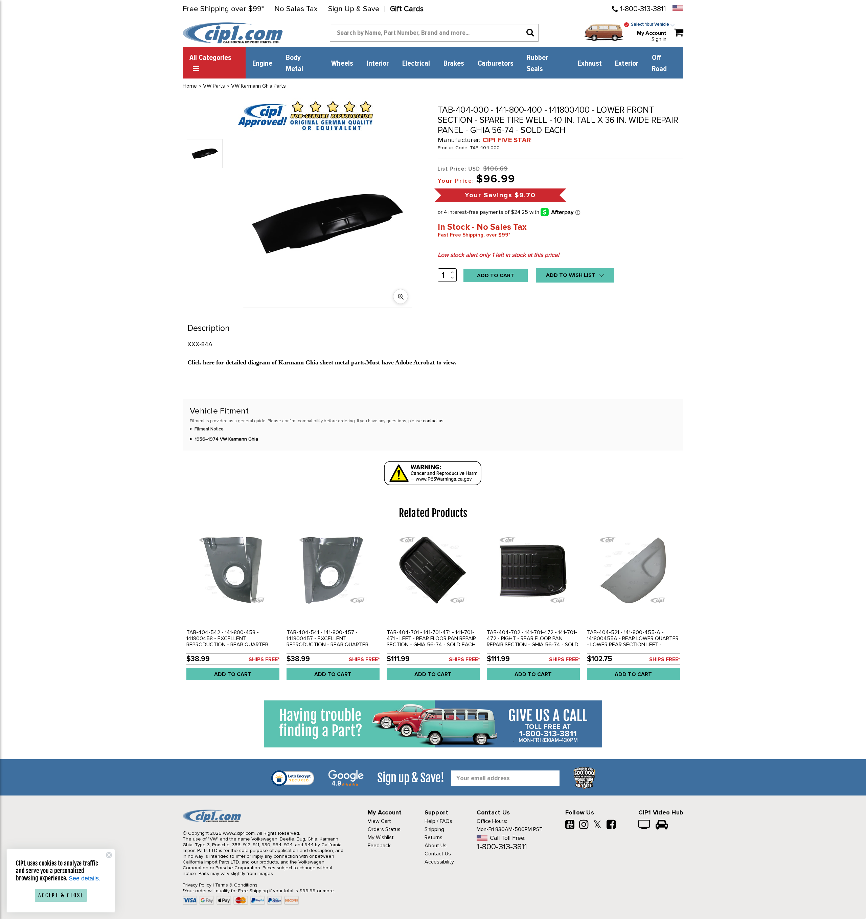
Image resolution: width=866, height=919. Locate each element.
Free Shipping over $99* (223, 9)
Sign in (659, 39)
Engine (262, 63)
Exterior (626, 63)
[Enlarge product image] (400, 296)
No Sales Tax (296, 9)
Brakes (453, 63)
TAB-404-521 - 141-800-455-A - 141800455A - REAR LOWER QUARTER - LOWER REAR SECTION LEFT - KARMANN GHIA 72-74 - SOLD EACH (633, 641)
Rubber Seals (537, 63)
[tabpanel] (233, 608)
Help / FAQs (438, 821)
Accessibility (439, 861)
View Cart (379, 821)
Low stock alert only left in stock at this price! (498, 255)
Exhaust (590, 63)
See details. (84, 878)
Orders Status (384, 829)
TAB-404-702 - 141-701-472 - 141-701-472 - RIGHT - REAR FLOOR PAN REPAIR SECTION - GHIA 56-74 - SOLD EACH (532, 641)
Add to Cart (232, 674)
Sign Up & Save (354, 9)
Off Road (659, 63)
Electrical (416, 63)
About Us (436, 845)
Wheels (342, 63)
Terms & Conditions (236, 885)
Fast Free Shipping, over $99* (474, 235)
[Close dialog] (109, 855)
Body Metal (294, 63)
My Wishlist (381, 837)
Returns (433, 837)
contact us (433, 421)
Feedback (379, 845)
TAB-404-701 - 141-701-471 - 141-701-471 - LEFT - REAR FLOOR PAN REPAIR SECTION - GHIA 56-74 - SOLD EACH (431, 638)
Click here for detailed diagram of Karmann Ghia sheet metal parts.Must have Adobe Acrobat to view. (321, 362)
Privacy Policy (197, 885)
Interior (378, 63)
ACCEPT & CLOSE (61, 895)
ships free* (264, 659)
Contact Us (438, 853)
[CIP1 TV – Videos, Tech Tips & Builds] (644, 825)
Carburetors (496, 63)
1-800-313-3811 (643, 9)
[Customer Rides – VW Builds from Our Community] (662, 825)
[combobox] (434, 33)
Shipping (434, 829)
